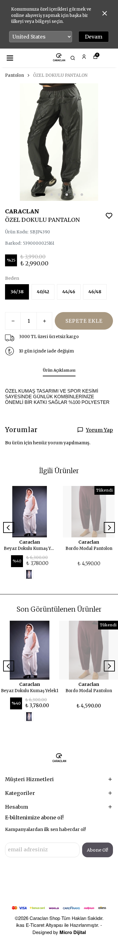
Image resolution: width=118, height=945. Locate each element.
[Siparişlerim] (84, 56)
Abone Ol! (97, 850)
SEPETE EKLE (84, 321)
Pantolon (14, 75)
